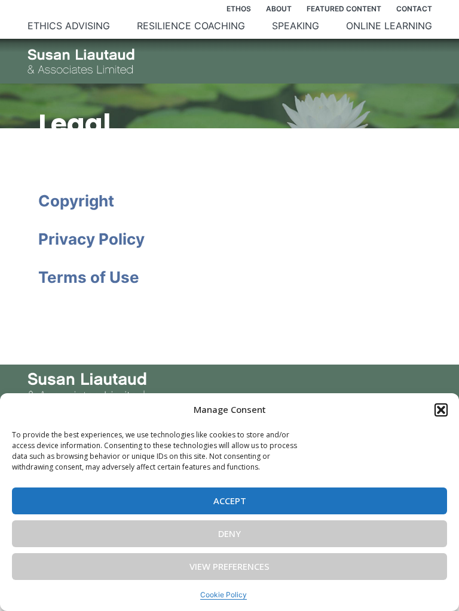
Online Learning (389, 26)
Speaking (295, 26)
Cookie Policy (223, 594)
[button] (441, 410)
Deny (229, 533)
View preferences (229, 566)
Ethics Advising (68, 26)
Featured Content (344, 8)
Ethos (239, 8)
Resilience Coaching (191, 26)
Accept (229, 501)
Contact (414, 8)
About (279, 8)
